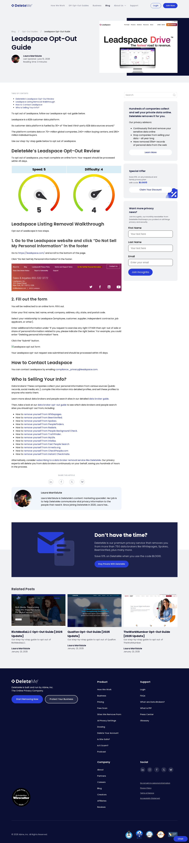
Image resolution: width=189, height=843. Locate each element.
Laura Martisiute (51, 492)
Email (131, 256)
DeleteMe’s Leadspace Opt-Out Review (35, 98)
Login (155, 5)
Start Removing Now (27, 699)
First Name (135, 228)
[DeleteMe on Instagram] (149, 769)
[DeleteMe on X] (163, 769)
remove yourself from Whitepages (42, 414)
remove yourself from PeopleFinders (44, 424)
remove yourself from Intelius (40, 440)
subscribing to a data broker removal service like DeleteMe (68, 460)
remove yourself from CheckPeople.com (46, 450)
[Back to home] (21, 5)
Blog (107, 5)
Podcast (101, 751)
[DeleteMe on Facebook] (156, 769)
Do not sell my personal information (155, 783)
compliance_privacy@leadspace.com (76, 369)
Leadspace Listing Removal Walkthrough (35, 101)
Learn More (150, 152)
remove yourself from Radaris (40, 427)
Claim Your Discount (150, 189)
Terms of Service (147, 793)
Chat (180, 838)
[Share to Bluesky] (82, 481)
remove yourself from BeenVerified (43, 417)
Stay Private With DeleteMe (111, 564)
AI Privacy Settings (106, 720)
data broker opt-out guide (52, 404)
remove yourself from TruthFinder (42, 434)
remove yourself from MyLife (39, 437)
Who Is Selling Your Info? (28, 107)
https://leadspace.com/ (31, 253)
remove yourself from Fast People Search (46, 444)
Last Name (135, 242)
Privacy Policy (146, 788)
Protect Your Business (61, 699)
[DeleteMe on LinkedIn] (142, 769)
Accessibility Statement (150, 798)
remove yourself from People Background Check (50, 430)
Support (134, 5)
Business (97, 5)
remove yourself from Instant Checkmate (46, 454)
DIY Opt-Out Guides (79, 5)
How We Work (58, 5)
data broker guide (99, 398)
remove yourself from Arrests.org (42, 447)
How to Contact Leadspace (29, 104)
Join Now (170, 5)
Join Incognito (140, 272)
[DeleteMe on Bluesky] (170, 769)
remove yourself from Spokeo (40, 420)
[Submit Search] (174, 95)
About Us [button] (118, 5)
